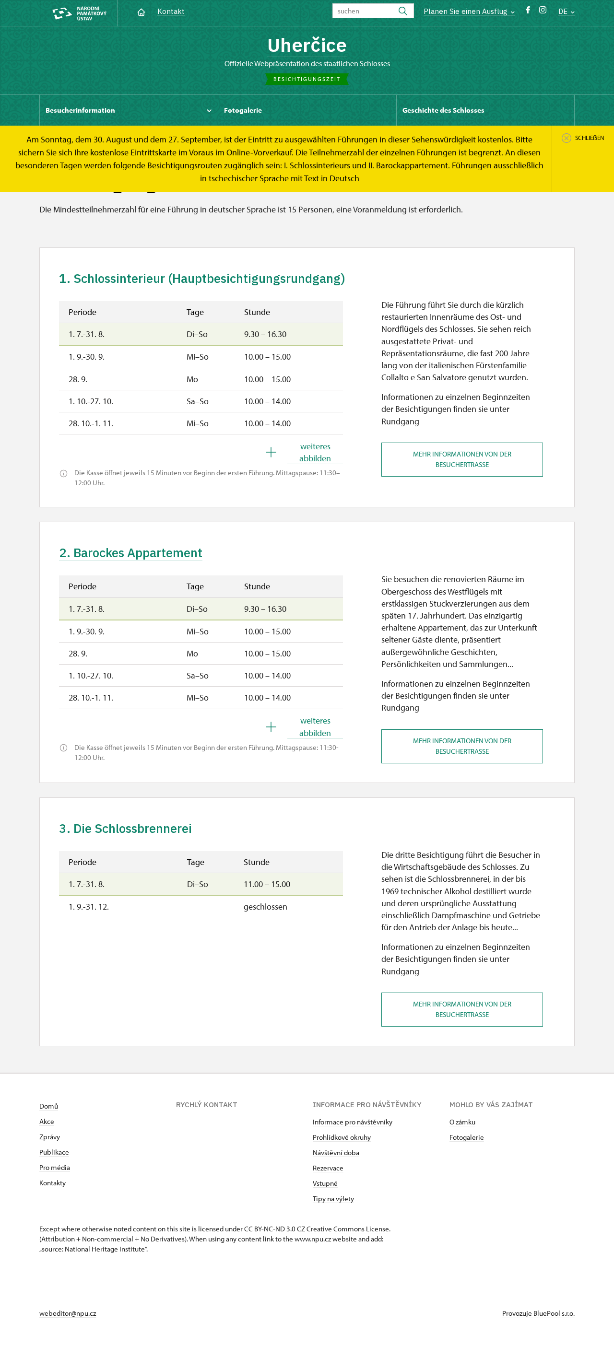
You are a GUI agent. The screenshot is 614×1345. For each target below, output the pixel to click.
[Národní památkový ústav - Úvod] (79, 13)
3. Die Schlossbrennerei (125, 828)
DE (563, 11)
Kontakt (171, 11)
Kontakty (52, 1182)
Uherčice (307, 44)
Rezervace (328, 1167)
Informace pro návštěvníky (352, 1121)
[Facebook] (527, 12)
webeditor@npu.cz (67, 1313)
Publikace (54, 1152)
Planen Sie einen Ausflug (466, 11)
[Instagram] (542, 12)
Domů (48, 1106)
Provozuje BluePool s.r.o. (538, 1313)
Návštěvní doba (336, 1152)
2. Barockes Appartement (130, 552)
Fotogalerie (466, 1137)
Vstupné (325, 1183)
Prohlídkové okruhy (342, 1137)
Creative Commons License (348, 1228)
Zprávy (49, 1136)
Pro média (54, 1167)
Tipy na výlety (333, 1198)
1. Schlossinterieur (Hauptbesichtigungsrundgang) (202, 278)
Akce (46, 1121)
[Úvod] (141, 11)
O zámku (462, 1121)
